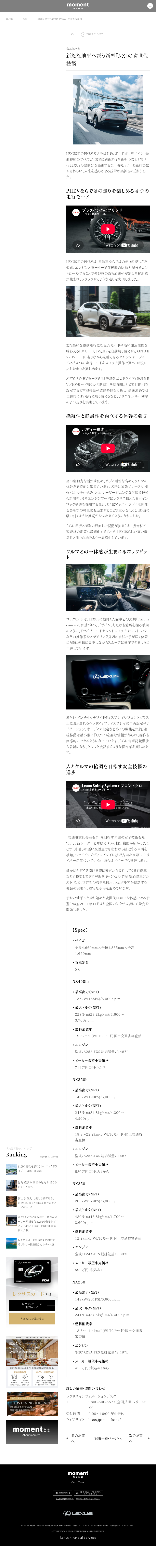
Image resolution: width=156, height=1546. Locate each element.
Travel (81, 1482)
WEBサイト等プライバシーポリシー (88, 1499)
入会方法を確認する (32, 1319)
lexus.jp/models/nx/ (105, 1419)
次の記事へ (136, 1438)
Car (25, 18)
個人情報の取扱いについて (65, 1499)
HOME (9, 18)
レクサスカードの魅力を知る (32, 1305)
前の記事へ (78, 1438)
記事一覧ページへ (108, 1438)
